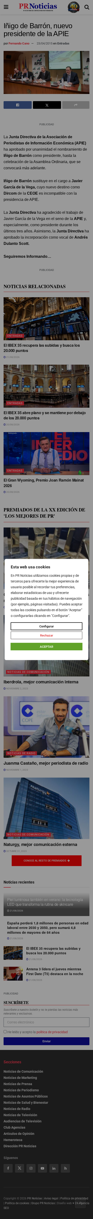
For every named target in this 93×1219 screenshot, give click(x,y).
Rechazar (46, 635)
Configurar (46, 626)
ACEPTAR (46, 646)
